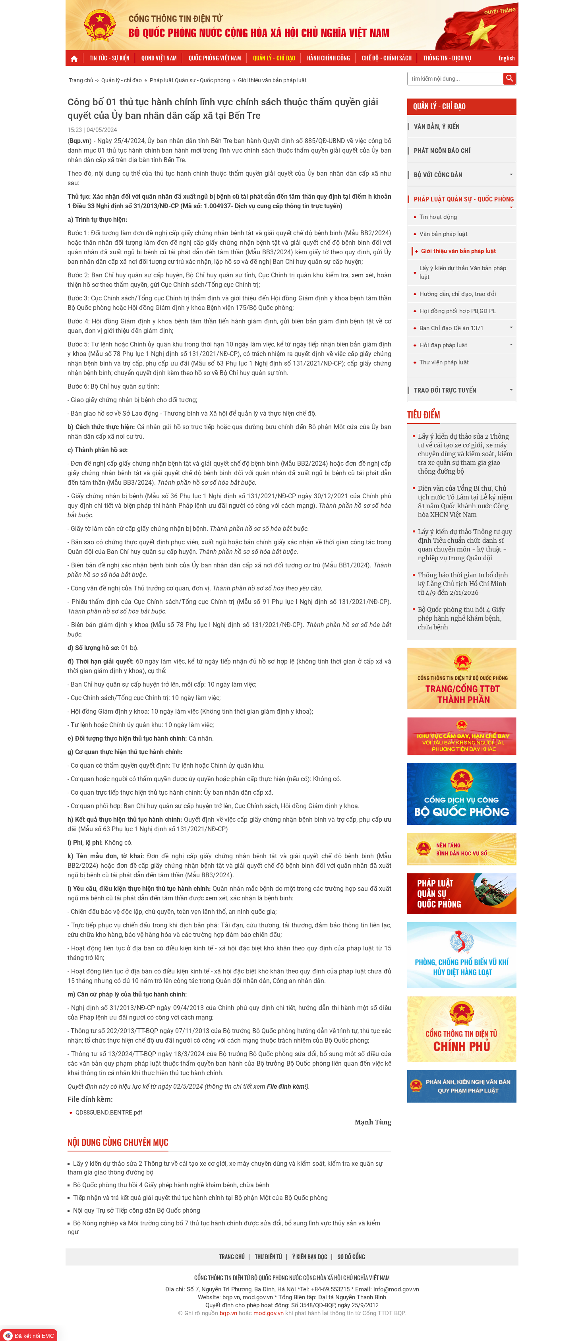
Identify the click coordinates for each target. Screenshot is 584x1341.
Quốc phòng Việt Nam (215, 58)
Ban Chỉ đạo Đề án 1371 (451, 328)
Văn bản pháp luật (444, 234)
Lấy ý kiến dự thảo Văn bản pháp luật (463, 273)
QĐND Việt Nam (159, 58)
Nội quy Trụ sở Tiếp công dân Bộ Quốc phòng (136, 1210)
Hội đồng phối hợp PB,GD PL (458, 311)
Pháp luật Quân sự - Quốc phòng (190, 80)
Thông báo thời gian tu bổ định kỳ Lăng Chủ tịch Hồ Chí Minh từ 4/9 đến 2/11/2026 (463, 583)
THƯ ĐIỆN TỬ (268, 1256)
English (507, 58)
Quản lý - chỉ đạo (274, 58)
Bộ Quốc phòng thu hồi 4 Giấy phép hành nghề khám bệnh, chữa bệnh (171, 1185)
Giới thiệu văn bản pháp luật (272, 80)
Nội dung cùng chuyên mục (118, 1142)
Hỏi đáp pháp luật (443, 345)
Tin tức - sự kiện (110, 58)
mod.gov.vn (268, 1313)
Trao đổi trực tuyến (445, 390)
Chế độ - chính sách (387, 58)
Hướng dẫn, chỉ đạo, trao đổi (458, 294)
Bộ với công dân (438, 175)
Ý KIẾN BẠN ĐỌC (309, 1256)
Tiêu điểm (423, 414)
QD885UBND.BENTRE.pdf (108, 1112)
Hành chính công (328, 58)
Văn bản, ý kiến (437, 126)
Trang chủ (81, 80)
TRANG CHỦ (232, 1256)
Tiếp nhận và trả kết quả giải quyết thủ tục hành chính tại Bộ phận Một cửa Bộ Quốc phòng (200, 1198)
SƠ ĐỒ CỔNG (351, 1256)
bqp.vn (228, 1313)
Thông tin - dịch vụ (447, 58)
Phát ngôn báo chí (442, 151)
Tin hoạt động (438, 217)
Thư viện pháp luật (444, 362)
